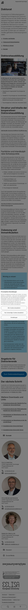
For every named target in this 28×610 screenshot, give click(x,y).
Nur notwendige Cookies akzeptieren (14, 312)
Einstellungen (14, 317)
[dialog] (14, 305)
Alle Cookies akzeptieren (14, 308)
